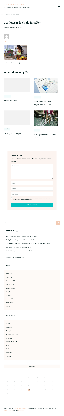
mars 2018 (9, 299)
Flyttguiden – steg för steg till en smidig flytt (20, 240)
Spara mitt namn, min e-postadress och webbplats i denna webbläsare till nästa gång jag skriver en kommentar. (31, 199)
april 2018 (9, 295)
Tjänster (9, 356)
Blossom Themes (8, 410)
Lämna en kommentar (12, 42)
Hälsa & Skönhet (11, 342)
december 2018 (11, 288)
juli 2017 (8, 306)
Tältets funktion (10, 100)
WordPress (21, 410)
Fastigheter (10, 331)
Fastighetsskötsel (12, 334)
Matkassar (9, 349)
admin (12, 35)
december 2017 (11, 302)
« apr (7, 366)
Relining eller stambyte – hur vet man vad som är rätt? (23, 236)
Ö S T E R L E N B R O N (15, 4)
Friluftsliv (8, 96)
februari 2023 (10, 281)
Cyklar (7, 128)
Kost (7, 345)
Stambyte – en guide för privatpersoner (18, 247)
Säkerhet (9, 352)
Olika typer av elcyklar (13, 133)
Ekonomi (37, 97)
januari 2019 (10, 284)
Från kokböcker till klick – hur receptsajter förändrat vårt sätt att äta (28, 243)
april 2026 (9, 273)
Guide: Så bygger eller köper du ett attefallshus (21, 251)
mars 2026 (9, 277)
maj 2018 (9, 292)
